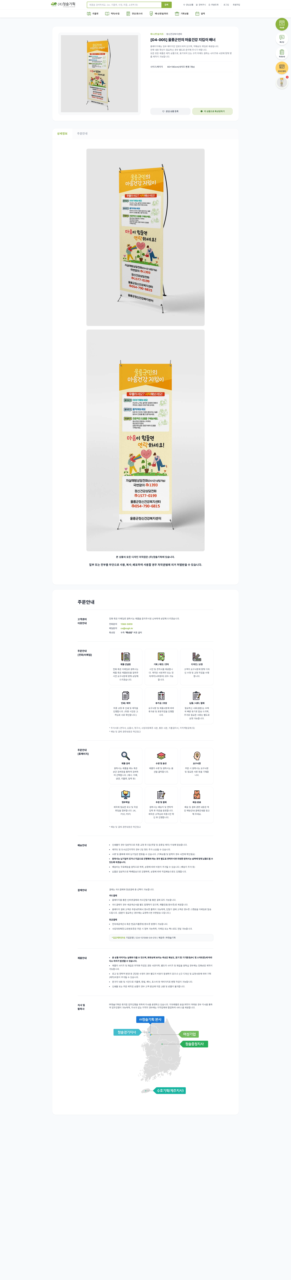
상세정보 (62, 133)
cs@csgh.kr (127, 628)
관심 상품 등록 (172, 111)
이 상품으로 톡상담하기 (214, 111)
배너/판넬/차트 (157, 34)
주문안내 (82, 133)
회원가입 (236, 4)
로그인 (226, 4)
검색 (166, 4)
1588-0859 (126, 624)
